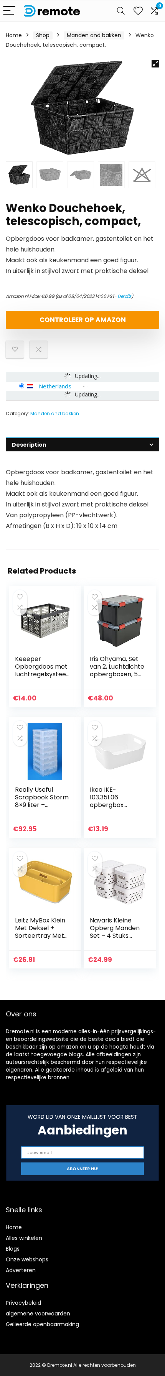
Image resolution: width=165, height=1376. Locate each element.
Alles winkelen (24, 1238)
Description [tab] (29, 445)
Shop (43, 35)
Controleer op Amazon (83, 319)
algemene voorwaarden (38, 1313)
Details (124, 296)
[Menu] (9, 11)
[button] (155, 63)
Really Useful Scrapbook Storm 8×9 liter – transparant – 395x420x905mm (42, 805)
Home (14, 35)
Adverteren (21, 1270)
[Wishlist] (138, 11)
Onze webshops (27, 1259)
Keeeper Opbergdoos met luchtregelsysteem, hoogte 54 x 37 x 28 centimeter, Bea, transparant (42, 678)
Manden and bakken (94, 35)
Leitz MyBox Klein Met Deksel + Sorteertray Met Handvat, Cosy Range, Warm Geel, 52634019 (40, 939)
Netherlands (55, 386)
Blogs (13, 1249)
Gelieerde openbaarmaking (42, 1324)
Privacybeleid (23, 1303)
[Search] (121, 11)
